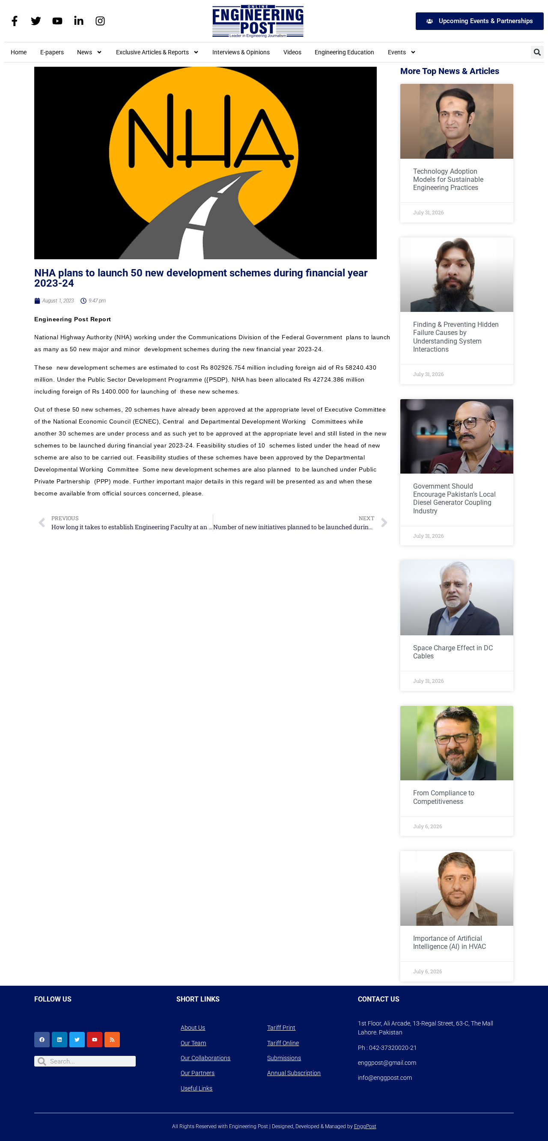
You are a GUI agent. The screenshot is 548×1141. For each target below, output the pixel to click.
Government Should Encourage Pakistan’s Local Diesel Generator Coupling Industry (454, 498)
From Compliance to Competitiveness (443, 797)
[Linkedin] (59, 1039)
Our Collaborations (205, 1058)
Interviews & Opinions (241, 52)
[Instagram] (100, 21)
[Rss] (112, 1039)
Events (397, 52)
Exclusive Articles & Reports (152, 52)
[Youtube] (57, 21)
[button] (537, 52)
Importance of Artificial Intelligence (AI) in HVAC (449, 942)
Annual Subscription (294, 1073)
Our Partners (197, 1073)
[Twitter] (36, 21)
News (84, 52)
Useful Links (196, 1088)
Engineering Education (344, 52)
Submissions (284, 1058)
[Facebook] (42, 1039)
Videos (292, 52)
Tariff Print (281, 1027)
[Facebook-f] (14, 21)
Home (19, 52)
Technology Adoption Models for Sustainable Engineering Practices (448, 179)
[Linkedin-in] (78, 21)
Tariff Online (283, 1043)
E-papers (52, 52)
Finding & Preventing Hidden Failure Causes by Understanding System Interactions (456, 336)
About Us (193, 1027)
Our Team (193, 1043)
